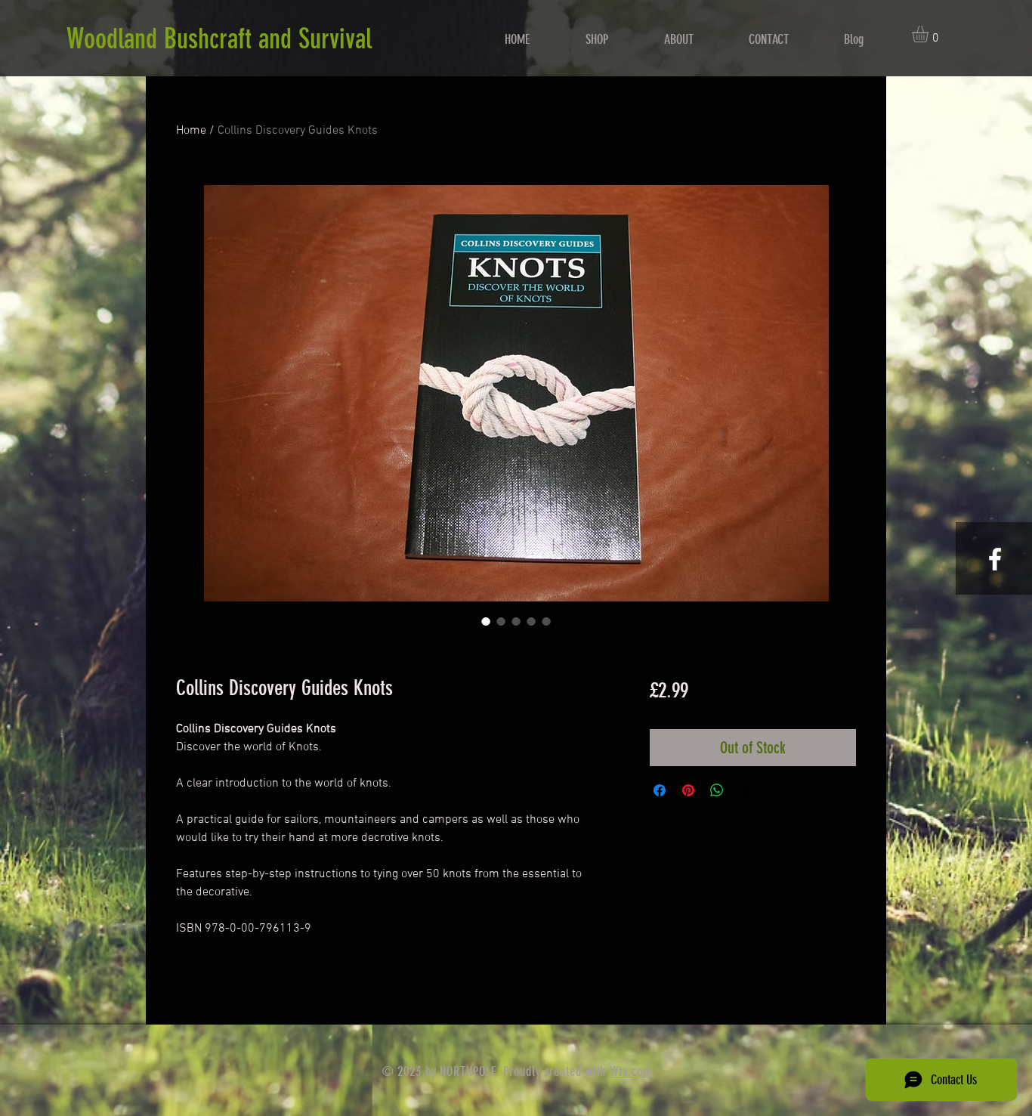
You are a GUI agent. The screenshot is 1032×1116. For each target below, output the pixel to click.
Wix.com (630, 1071)
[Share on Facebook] (659, 790)
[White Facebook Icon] (995, 559)
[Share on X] (746, 790)
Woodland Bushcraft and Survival (219, 38)
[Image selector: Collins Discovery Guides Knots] (485, 621)
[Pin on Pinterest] (688, 790)
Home (191, 130)
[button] (930, 34)
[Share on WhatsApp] (717, 790)
